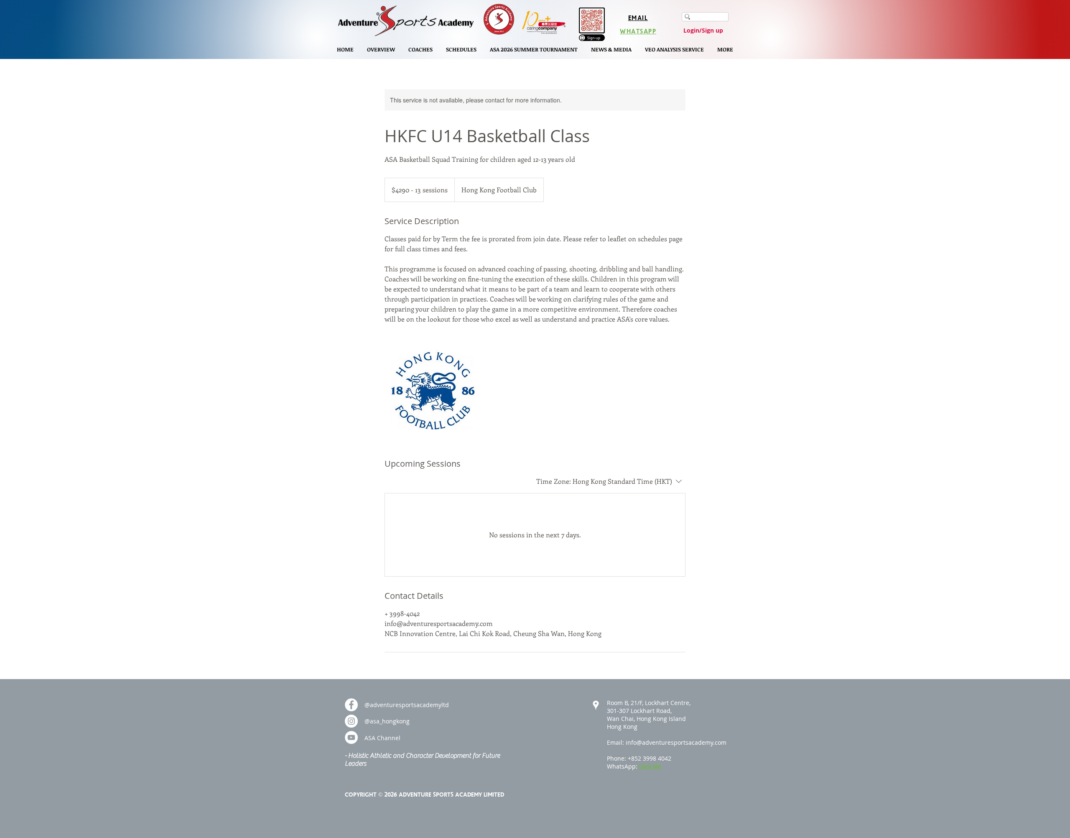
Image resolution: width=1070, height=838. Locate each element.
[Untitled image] (433, 390)
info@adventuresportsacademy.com (676, 742)
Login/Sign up (703, 30)
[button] (381, 49)
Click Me (650, 766)
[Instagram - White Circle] (351, 721)
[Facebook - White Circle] (351, 704)
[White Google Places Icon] (595, 705)
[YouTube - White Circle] (351, 737)
